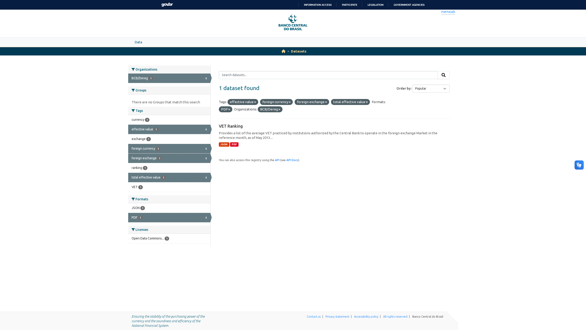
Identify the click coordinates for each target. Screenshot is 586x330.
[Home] (283, 51)
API (277, 160)
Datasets (299, 51)
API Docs (292, 160)
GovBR (167, 5)
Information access (318, 4)
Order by (403, 88)
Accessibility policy (366, 316)
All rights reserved (395, 316)
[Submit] (444, 75)
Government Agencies (409, 4)
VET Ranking (231, 126)
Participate (349, 4)
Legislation (375, 4)
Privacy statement (337, 316)
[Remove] (255, 102)
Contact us (314, 316)
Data (138, 42)
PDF (234, 144)
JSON (224, 144)
